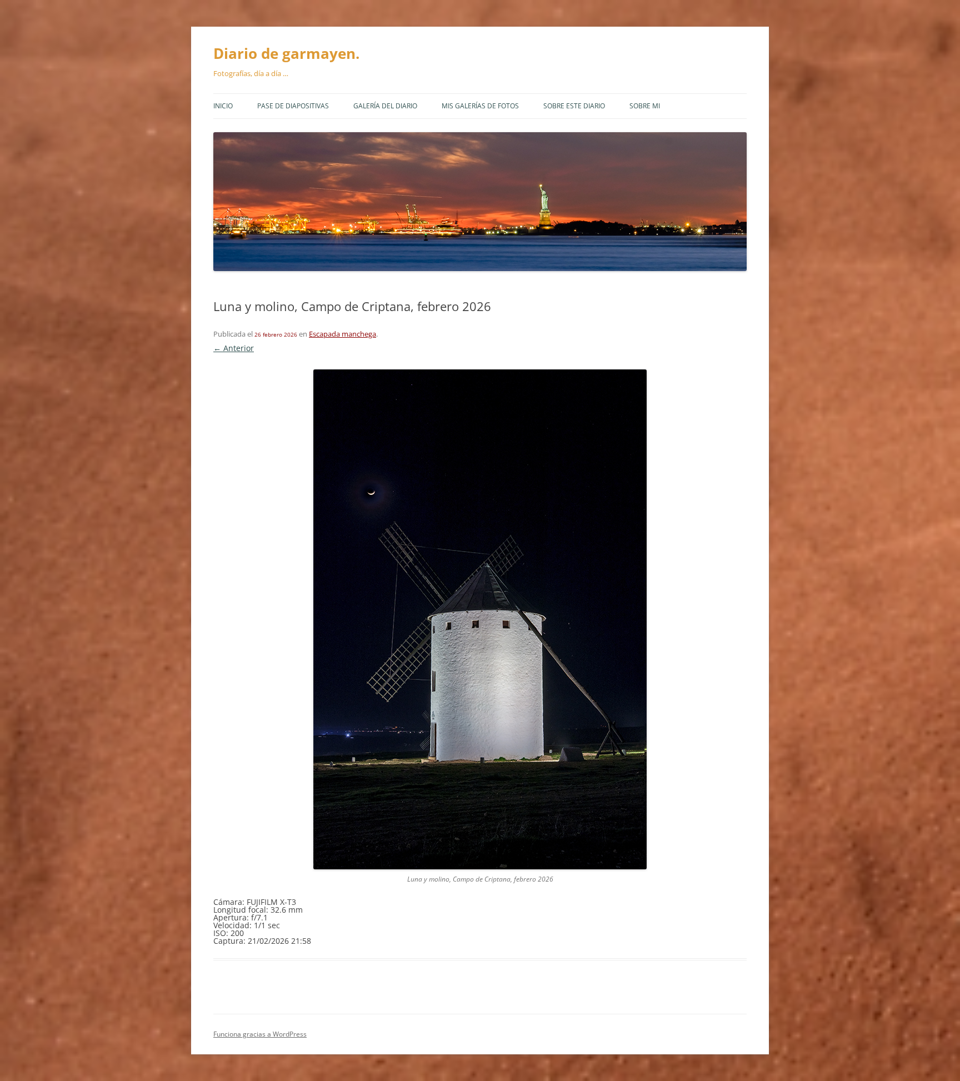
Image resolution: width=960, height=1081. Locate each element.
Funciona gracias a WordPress (260, 1034)
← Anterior (233, 348)
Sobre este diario (574, 106)
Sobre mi (644, 106)
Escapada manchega (342, 334)
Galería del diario (385, 106)
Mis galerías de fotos (480, 106)
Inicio (223, 106)
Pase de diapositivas (293, 106)
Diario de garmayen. (286, 53)
